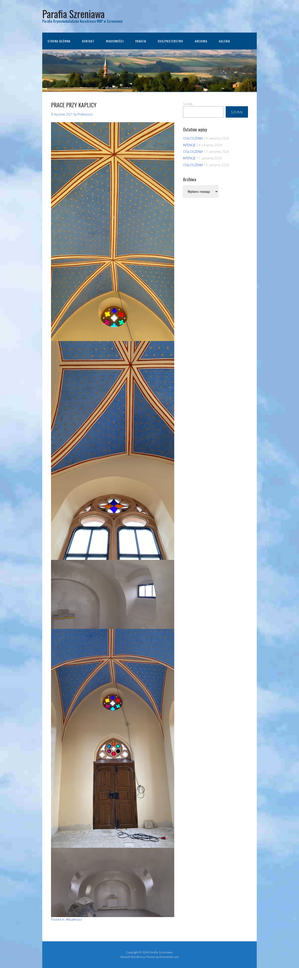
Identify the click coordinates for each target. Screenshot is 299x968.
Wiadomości (115, 41)
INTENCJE (189, 145)
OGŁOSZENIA (193, 138)
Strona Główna (58, 41)
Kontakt (88, 41)
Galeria (224, 41)
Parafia (140, 41)
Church (125, 957)
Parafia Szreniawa (73, 13)
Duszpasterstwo (170, 41)
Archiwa (201, 41)
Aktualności (74, 919)
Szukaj (187, 103)
